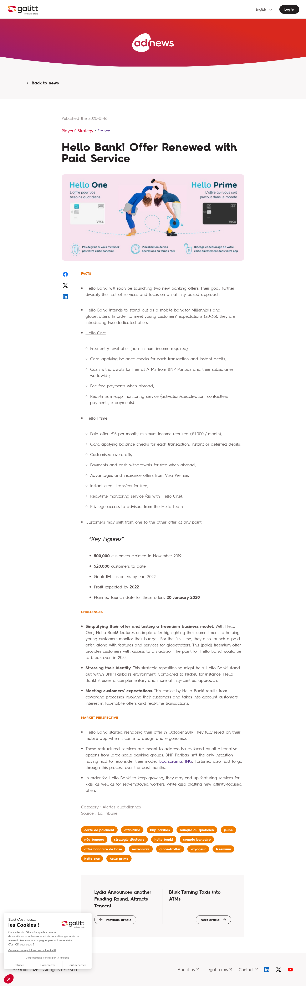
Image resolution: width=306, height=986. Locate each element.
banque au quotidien (197, 830)
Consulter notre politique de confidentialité (32, 950)
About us (186, 969)
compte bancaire (197, 839)
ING (188, 761)
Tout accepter (77, 965)
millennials (140, 849)
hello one (92, 858)
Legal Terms (216, 969)
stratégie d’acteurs (129, 839)
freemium (223, 849)
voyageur (198, 849)
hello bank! (163, 839)
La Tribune (107, 813)
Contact (246, 969)
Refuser (19, 965)
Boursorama (170, 761)
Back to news (44, 83)
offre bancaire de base (103, 849)
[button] (9, 979)
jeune (228, 830)
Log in (289, 9)
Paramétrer (47, 965)
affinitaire (132, 830)
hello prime (119, 858)
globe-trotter (170, 849)
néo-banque (94, 839)
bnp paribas (160, 830)
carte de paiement (99, 830)
